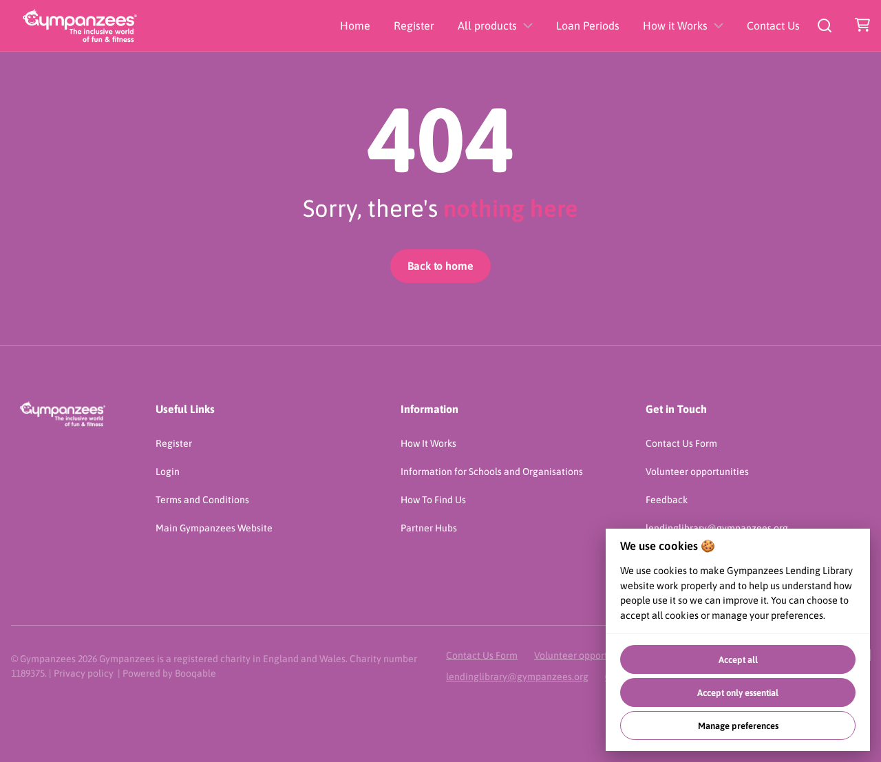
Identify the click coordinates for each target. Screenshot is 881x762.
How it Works (675, 25)
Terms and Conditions (202, 499)
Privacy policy (84, 673)
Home (355, 25)
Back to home (440, 266)
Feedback (667, 499)
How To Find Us (433, 499)
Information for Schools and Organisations (492, 471)
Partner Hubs (429, 527)
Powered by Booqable (169, 673)
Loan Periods (587, 25)
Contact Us (773, 25)
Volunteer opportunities (697, 471)
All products (487, 25)
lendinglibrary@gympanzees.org (517, 676)
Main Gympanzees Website (214, 527)
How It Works (428, 443)
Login (168, 471)
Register (414, 25)
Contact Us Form (681, 443)
